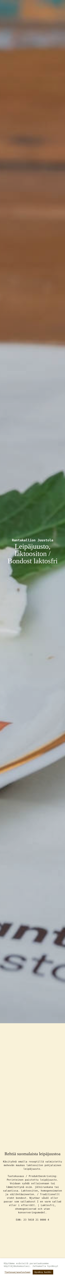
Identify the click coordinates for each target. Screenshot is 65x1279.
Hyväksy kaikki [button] (42, 1272)
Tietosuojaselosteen (17, 1272)
